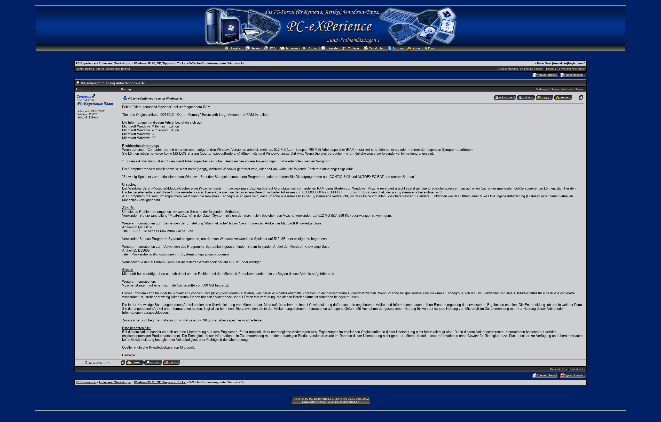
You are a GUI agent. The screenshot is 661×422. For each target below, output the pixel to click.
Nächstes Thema (572, 89)
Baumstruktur (558, 369)
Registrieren (576, 63)
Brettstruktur (577, 369)
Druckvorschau (508, 68)
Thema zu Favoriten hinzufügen (565, 68)
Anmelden (560, 63)
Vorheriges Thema (547, 89)
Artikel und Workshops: (115, 63)
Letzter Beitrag (85, 68)
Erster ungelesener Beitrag (113, 68)
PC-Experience (86, 63)
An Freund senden (531, 68)
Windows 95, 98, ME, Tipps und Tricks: (160, 63)
